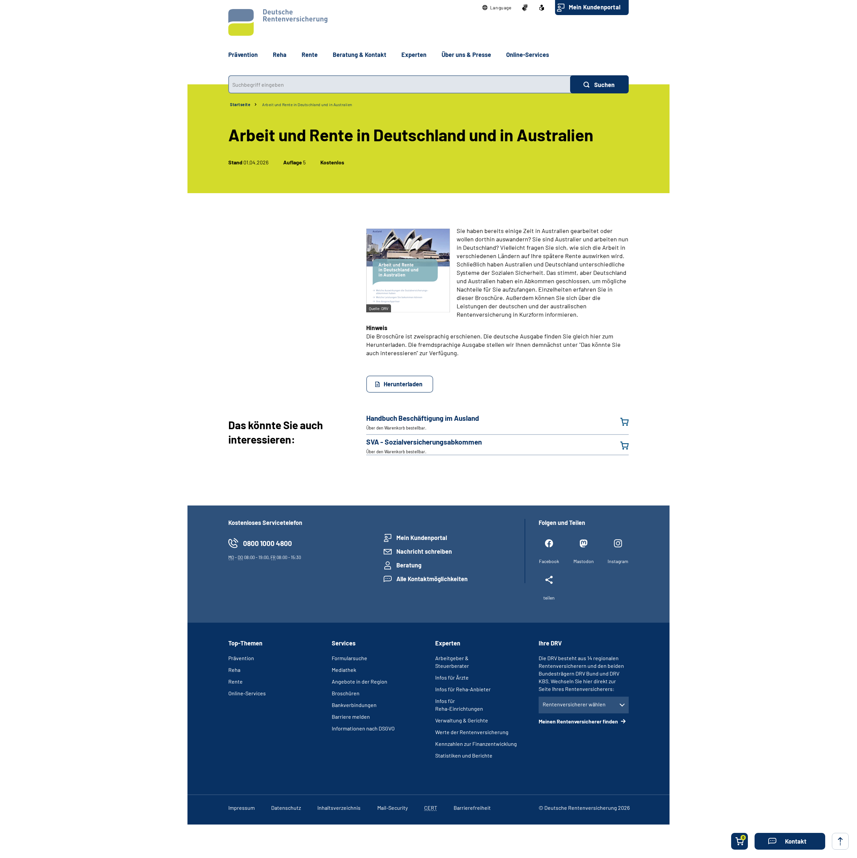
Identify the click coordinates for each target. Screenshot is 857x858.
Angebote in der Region (359, 681)
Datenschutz (286, 807)
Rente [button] (310, 54)
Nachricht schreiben (424, 551)
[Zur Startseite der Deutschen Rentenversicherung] (277, 22)
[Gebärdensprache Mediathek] (525, 8)
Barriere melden (351, 716)
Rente (235, 681)
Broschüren (346, 693)
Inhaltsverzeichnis (339, 807)
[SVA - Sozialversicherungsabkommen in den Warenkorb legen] (620, 446)
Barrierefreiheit (472, 807)
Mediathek (344, 670)
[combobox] (399, 84)
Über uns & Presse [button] (466, 54)
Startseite (240, 104)
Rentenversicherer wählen (574, 704)
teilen (549, 598)
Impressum (241, 807)
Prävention (243, 54)
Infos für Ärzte (452, 677)
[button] (497, 8)
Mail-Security (392, 807)
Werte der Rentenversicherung (472, 732)
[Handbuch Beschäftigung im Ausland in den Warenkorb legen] (620, 422)
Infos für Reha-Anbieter (463, 689)
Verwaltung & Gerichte (461, 720)
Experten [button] (413, 54)
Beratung (408, 565)
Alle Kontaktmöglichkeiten (432, 578)
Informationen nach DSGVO (363, 728)
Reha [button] (280, 54)
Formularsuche (349, 658)
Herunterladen (403, 384)
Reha (234, 670)
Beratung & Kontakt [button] (359, 54)
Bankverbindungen (354, 705)
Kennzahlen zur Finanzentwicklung (476, 743)
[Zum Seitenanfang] (840, 841)
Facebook (549, 561)
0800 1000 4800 (267, 543)
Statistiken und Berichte (463, 755)
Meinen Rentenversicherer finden (579, 721)
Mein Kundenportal (594, 7)
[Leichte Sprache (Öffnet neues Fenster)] (541, 8)
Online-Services (527, 54)
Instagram (618, 561)
